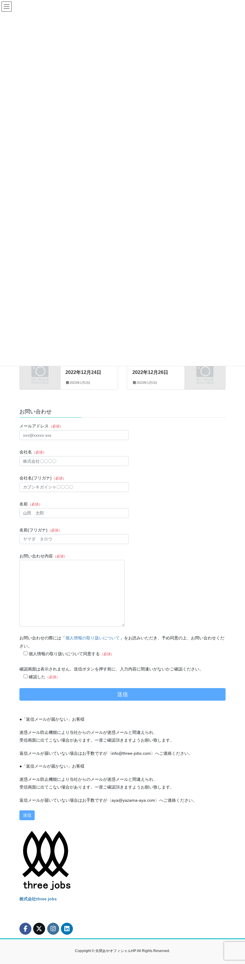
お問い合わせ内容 (43, 556)
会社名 (32, 452)
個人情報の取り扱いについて (92, 637)
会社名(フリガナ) (42, 478)
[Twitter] (40, 369)
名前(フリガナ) (40, 530)
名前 (30, 504)
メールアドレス (41, 426)
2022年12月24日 (83, 372)
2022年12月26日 (150, 372)
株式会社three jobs (38, 898)
